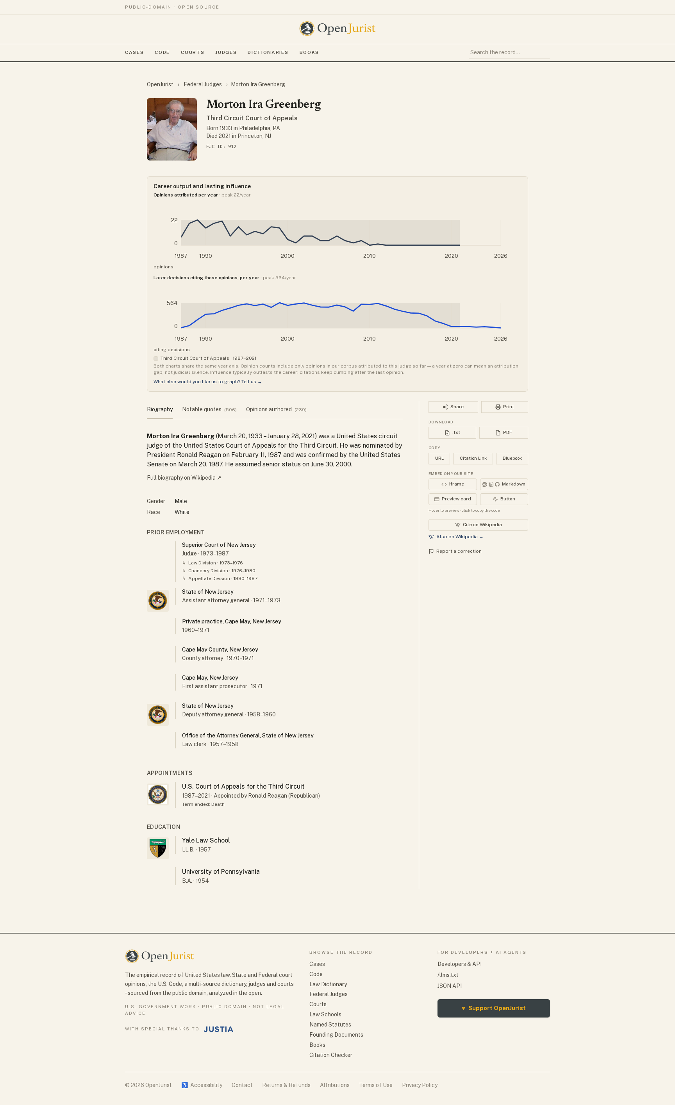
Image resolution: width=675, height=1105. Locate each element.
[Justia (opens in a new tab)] (219, 1029)
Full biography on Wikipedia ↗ (184, 478)
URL (439, 458)
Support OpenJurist (494, 1008)
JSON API (450, 986)
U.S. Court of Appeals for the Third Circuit (243, 786)
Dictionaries (268, 52)
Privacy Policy (420, 1085)
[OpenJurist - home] (337, 28)
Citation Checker (330, 1055)
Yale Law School (206, 840)
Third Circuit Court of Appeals (252, 118)
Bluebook (512, 458)
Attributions (335, 1085)
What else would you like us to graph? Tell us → (208, 381)
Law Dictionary (328, 984)
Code (162, 52)
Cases (134, 52)
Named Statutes (330, 1024)
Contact (242, 1085)
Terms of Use (376, 1085)
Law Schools (325, 1014)
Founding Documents (336, 1035)
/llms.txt (448, 975)
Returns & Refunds (286, 1085)
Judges (226, 52)
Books (309, 52)
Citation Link (473, 458)
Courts (192, 52)
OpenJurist (161, 84)
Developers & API (460, 964)
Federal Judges (202, 84)
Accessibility (201, 1085)
